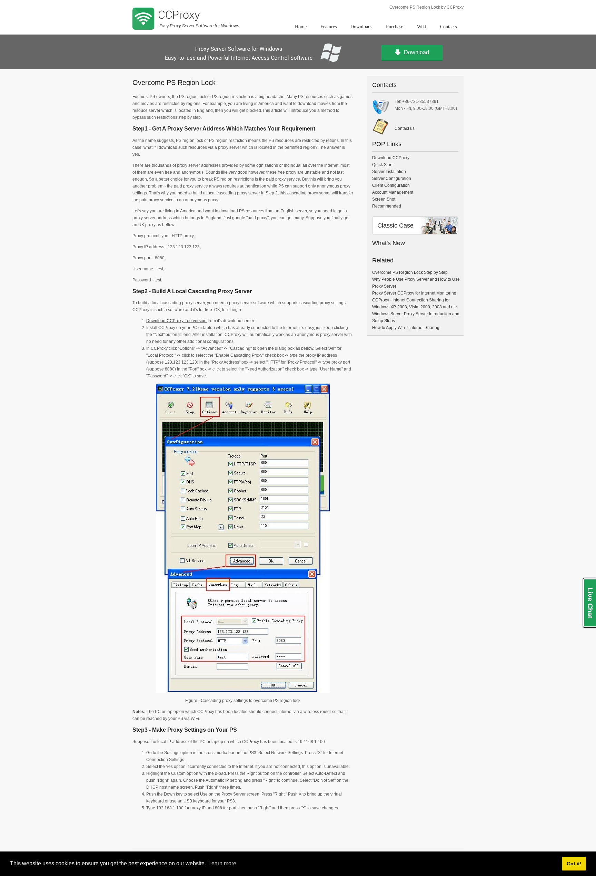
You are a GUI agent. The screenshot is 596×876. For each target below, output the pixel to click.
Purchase (394, 26)
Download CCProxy (390, 157)
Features (328, 26)
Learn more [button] (222, 863)
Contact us (405, 128)
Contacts (448, 26)
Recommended (386, 206)
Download (416, 52)
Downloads (361, 26)
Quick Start (382, 164)
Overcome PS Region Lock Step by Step (410, 272)
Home (301, 26)
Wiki (421, 26)
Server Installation (389, 171)
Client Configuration (391, 185)
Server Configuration (391, 178)
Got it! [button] (574, 863)
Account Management (392, 192)
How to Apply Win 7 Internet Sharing (405, 327)
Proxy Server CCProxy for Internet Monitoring (414, 293)
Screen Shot (383, 199)
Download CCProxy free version (176, 320)
